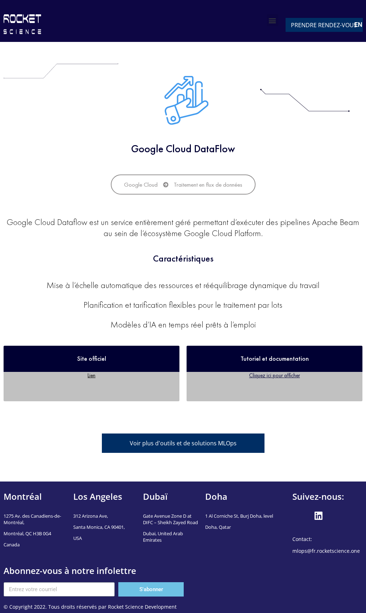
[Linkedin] (318, 516)
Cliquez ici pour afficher (274, 375)
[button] (272, 20)
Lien (91, 375)
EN (358, 24)
